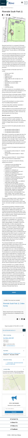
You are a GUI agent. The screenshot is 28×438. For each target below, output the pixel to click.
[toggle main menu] (22, 2)
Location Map (6, 369)
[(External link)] (24, 330)
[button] (3, 15)
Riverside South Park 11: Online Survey (11, 353)
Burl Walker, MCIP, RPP (8, 338)
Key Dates (5, 350)
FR (25, 2)
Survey (14, 292)
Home (2, 7)
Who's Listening (7, 335)
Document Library (7, 359)
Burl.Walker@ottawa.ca (10, 345)
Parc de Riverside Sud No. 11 (9, 330)
